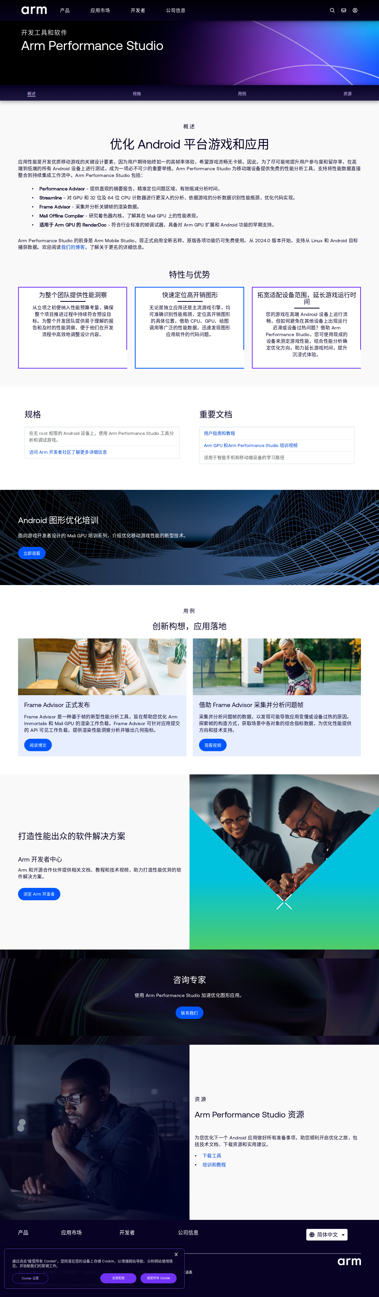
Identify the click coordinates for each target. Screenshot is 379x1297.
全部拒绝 (118, 1278)
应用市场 (100, 10)
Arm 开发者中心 (40, 859)
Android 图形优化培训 (58, 520)
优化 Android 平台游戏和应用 (189, 144)
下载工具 (211, 1155)
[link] (34, 12)
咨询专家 (189, 979)
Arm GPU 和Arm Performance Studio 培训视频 (251, 445)
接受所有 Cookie (158, 1278)
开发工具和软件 (44, 32)
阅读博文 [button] (38, 745)
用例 (189, 611)
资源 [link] (347, 93)
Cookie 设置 (30, 1278)
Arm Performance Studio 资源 (249, 1114)
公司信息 (176, 10)
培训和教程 (214, 1165)
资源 (201, 1099)
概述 (189, 126)
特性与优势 (189, 274)
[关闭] (176, 1254)
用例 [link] (242, 93)
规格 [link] (137, 93)
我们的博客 (73, 247)
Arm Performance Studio (92, 45)
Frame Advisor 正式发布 (57, 705)
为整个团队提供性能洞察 (73, 295)
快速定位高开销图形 (190, 295)
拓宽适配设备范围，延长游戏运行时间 (306, 298)
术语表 (187, 1272)
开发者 (138, 10)
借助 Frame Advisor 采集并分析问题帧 (251, 705)
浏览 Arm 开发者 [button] (39, 894)
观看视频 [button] (212, 745)
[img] (102, 666)
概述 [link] (31, 93)
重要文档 (215, 414)
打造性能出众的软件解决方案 (71, 836)
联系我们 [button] (189, 1013)
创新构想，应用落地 (189, 626)
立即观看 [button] (31, 553)
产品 (65, 10)
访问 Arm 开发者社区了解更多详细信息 (68, 452)
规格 (32, 414)
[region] (94, 1269)
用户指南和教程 (219, 433)
